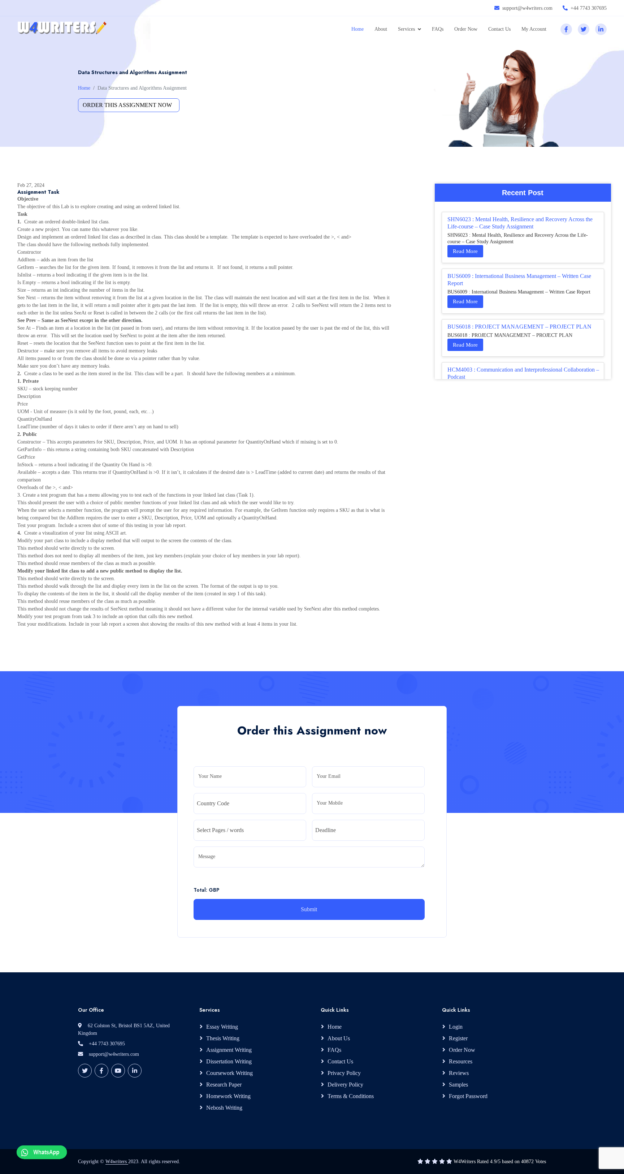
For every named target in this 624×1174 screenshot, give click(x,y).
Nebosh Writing (224, 1108)
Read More (465, 251)
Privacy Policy (344, 1073)
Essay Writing (222, 1027)
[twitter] (583, 29)
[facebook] (566, 29)
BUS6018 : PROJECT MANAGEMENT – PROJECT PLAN (519, 327)
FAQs (437, 29)
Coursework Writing (229, 1073)
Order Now (465, 29)
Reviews (459, 1073)
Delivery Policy (345, 1084)
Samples (458, 1084)
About (380, 29)
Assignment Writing (229, 1050)
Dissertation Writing (229, 1061)
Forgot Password (468, 1096)
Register (458, 1038)
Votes (540, 1161)
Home (357, 29)
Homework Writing (228, 1096)
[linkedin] (601, 29)
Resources (460, 1061)
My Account (533, 29)
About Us (339, 1038)
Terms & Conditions (351, 1096)
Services (406, 29)
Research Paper (224, 1084)
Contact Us (499, 29)
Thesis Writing (222, 1038)
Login (456, 1027)
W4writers (116, 1161)
